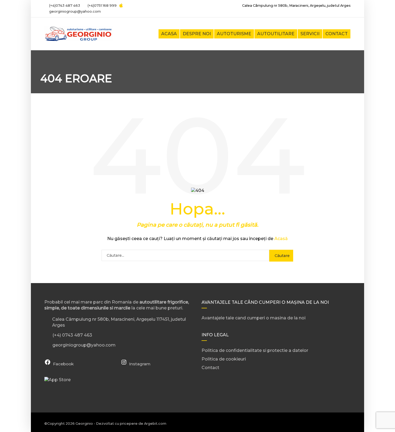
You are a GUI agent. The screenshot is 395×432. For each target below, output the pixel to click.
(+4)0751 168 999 (102, 5)
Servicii (309, 33)
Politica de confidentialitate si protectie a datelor (255, 350)
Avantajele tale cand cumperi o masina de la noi (254, 317)
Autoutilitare (276, 33)
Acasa (169, 33)
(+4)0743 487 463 (64, 5)
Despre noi (197, 33)
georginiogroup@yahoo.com (75, 11)
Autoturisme (234, 33)
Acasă (281, 238)
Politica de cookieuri (224, 359)
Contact (336, 33)
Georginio (84, 424)
